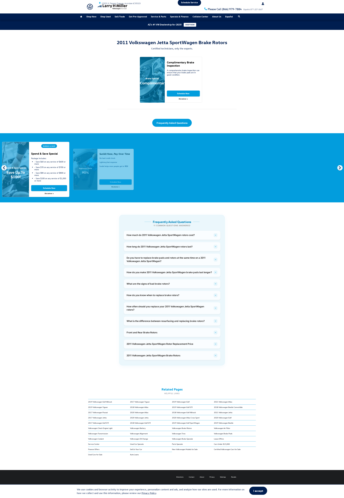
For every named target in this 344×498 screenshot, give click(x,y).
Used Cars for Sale (95, 454)
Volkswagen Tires (178, 433)
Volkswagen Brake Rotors (182, 428)
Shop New (91, 16)
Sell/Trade (120, 16)
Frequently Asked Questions (172, 122)
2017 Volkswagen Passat (98, 412)
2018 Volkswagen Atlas (139, 407)
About (202, 477)
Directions (179, 477)
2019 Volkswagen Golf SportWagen (186, 423)
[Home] (90, 6)
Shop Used (105, 16)
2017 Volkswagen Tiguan (140, 402)
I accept (258, 490)
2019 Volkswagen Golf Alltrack (100, 402)
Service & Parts (158, 16)
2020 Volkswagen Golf (223, 417)
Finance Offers (93, 449)
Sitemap (223, 477)
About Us (216, 16)
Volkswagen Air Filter (222, 428)
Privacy (212, 477)
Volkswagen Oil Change (139, 439)
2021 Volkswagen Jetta (223, 412)
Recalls (233, 477)
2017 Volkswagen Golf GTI (98, 423)
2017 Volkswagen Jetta (97, 417)
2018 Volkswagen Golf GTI (140, 423)
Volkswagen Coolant (96, 439)
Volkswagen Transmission (98, 433)
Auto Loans (134, 454)
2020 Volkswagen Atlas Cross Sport (186, 417)
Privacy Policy (148, 493)
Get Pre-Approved (138, 16)
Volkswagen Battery (138, 428)
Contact (191, 477)
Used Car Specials (137, 444)
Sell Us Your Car (136, 449)
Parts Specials (177, 444)
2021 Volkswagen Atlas (223, 402)
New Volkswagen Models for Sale (185, 449)
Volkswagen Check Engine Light (100, 428)
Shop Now (190, 25)
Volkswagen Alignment (139, 433)
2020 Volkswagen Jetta (139, 417)
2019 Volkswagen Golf (181, 402)
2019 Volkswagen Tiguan (98, 407)
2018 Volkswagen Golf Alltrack (184, 412)
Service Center (93, 444)
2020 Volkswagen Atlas (139, 412)
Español (229, 16)
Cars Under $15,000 (222, 444)
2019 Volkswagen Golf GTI (182, 407)
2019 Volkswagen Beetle (223, 423)
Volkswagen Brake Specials (182, 439)
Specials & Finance (179, 16)
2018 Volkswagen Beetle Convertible (228, 407)
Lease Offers (219, 439)
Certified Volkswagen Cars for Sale (227, 449)
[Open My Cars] (261, 3)
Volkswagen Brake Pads (223, 433)
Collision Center (200, 16)
